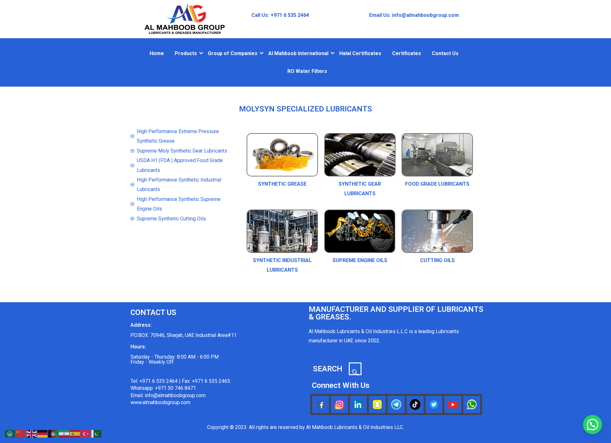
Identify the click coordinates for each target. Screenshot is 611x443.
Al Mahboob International (298, 53)
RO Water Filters (307, 71)
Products (186, 53)
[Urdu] (96, 433)
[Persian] (64, 433)
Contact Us (445, 53)
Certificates (406, 53)
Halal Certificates (360, 53)
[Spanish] (75, 433)
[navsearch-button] (355, 368)
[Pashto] (53, 433)
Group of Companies (232, 53)
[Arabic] (10, 433)
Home (157, 53)
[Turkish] (86, 433)
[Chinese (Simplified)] (21, 433)
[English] (31, 433)
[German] (42, 433)
